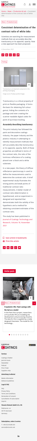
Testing (4, 62)
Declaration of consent (8, 396)
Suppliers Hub (6, 370)
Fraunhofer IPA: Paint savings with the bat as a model (17, 308)
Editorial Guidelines (7, 381)
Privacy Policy (5, 391)
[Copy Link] (2, 54)
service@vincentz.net (8, 427)
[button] (11, 334)
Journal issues (5, 360)
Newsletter (4, 363)
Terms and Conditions (8, 393)
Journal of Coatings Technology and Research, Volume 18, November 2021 (17, 222)
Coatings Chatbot (6, 358)
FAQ (2, 388)
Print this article (12, 241)
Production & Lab (19, 11)
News (10, 11)
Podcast (3, 365)
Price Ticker (5, 368)
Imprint (3, 401)
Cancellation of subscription (10, 399)
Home (3, 11)
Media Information (7, 378)
